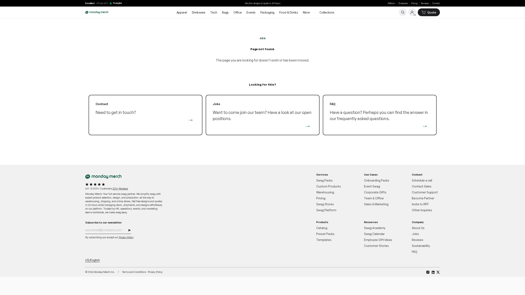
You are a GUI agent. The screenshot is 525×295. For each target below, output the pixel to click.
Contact (436, 3)
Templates (323, 240)
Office (238, 12)
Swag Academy (374, 228)
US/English (92, 260)
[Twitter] (438, 272)
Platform (391, 3)
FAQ (414, 251)
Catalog (321, 228)
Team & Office (374, 198)
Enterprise (403, 3)
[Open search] (403, 12)
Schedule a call (422, 180)
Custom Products (328, 186)
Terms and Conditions (134, 271)
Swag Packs (324, 180)
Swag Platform (326, 210)
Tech (213, 12)
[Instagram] (428, 272)
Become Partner (423, 198)
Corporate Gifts (375, 192)
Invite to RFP (420, 204)
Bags (225, 12)
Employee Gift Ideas (378, 240)
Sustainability (421, 245)
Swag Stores (325, 204)
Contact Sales (421, 186)
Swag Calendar (374, 234)
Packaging (267, 12)
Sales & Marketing (376, 204)
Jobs (415, 234)
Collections (327, 12)
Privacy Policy (126, 237)
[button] (129, 231)
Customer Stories (376, 245)
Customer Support (425, 192)
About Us (418, 228)
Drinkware (198, 12)
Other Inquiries (422, 210)
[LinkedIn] (433, 272)
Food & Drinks (288, 12)
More (306, 12)
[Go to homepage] (96, 12)
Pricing (414, 3)
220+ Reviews (120, 188)
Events (251, 12)
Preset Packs (325, 234)
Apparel (182, 12)
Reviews (425, 3)
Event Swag (372, 186)
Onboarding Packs (376, 180)
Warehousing (325, 192)
